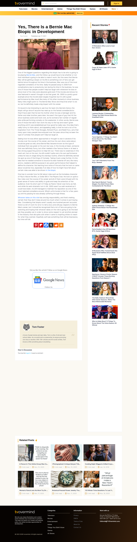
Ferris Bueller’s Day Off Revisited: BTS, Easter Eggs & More (103, 230)
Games (92, 9)
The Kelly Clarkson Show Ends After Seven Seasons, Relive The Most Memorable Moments (103, 299)
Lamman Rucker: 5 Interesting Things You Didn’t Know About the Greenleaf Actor (104, 115)
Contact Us (77, 527)
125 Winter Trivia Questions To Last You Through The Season (107, 490)
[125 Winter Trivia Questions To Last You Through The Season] (99, 479)
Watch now (80, 13)
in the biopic (51, 170)
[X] (51, 225)
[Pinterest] (36, 225)
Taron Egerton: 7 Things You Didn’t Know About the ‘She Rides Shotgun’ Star (104, 139)
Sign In (116, 3)
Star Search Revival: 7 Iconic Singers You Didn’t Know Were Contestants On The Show (103, 184)
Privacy (76, 515)
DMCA (76, 518)
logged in (28, 353)
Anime (60, 9)
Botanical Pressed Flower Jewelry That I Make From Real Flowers (75, 490)
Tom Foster (24, 36)
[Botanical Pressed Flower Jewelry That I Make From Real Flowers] (66, 479)
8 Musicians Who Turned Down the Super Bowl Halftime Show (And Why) (104, 252)
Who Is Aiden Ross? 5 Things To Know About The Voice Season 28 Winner (104, 323)
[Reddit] (56, 225)
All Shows (104, 9)
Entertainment (47, 9)
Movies (34, 9)
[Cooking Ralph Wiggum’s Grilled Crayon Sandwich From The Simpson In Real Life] (99, 452)
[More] (61, 225)
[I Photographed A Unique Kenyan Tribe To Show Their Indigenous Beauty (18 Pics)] (66, 452)
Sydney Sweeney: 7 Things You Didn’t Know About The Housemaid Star (104, 207)
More (114, 9)
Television (23, 9)
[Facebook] (46, 225)
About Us (77, 524)
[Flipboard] (41, 225)
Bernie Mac (30, 75)
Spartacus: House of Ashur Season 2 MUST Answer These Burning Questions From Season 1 (104, 276)
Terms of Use (78, 521)
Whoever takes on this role (28, 198)
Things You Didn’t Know (76, 9)
